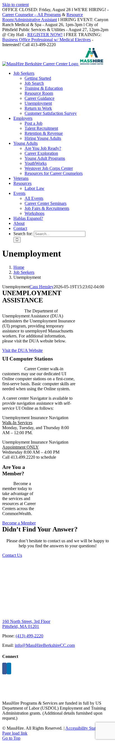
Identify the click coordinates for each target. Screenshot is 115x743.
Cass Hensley (42, 286)
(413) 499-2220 (29, 635)
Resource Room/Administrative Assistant (42, 17)
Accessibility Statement (85, 728)
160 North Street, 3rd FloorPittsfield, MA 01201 (26, 624)
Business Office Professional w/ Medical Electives (46, 39)
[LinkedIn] (9, 668)
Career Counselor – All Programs (31, 14)
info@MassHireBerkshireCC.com (45, 645)
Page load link (14, 733)
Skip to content (15, 4)
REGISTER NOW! (45, 34)
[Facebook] (4, 668)
